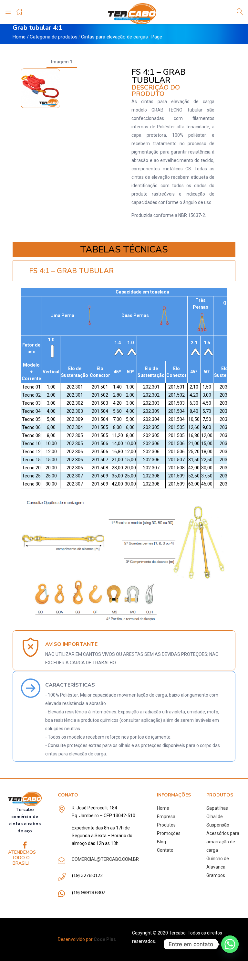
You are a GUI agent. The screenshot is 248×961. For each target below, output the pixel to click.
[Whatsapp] (230, 944)
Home (19, 37)
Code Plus (105, 939)
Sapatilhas (217, 808)
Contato (165, 850)
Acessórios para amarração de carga (222, 842)
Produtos (166, 825)
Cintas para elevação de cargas (114, 37)
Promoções (169, 833)
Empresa (166, 816)
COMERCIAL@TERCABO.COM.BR (105, 859)
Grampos (215, 875)
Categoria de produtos (54, 37)
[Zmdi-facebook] (25, 845)
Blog (161, 841)
